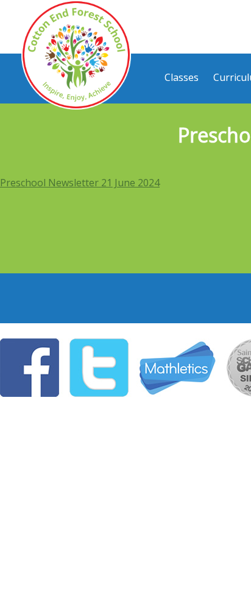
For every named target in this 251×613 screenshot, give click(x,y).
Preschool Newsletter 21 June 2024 (80, 182)
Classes (181, 77)
